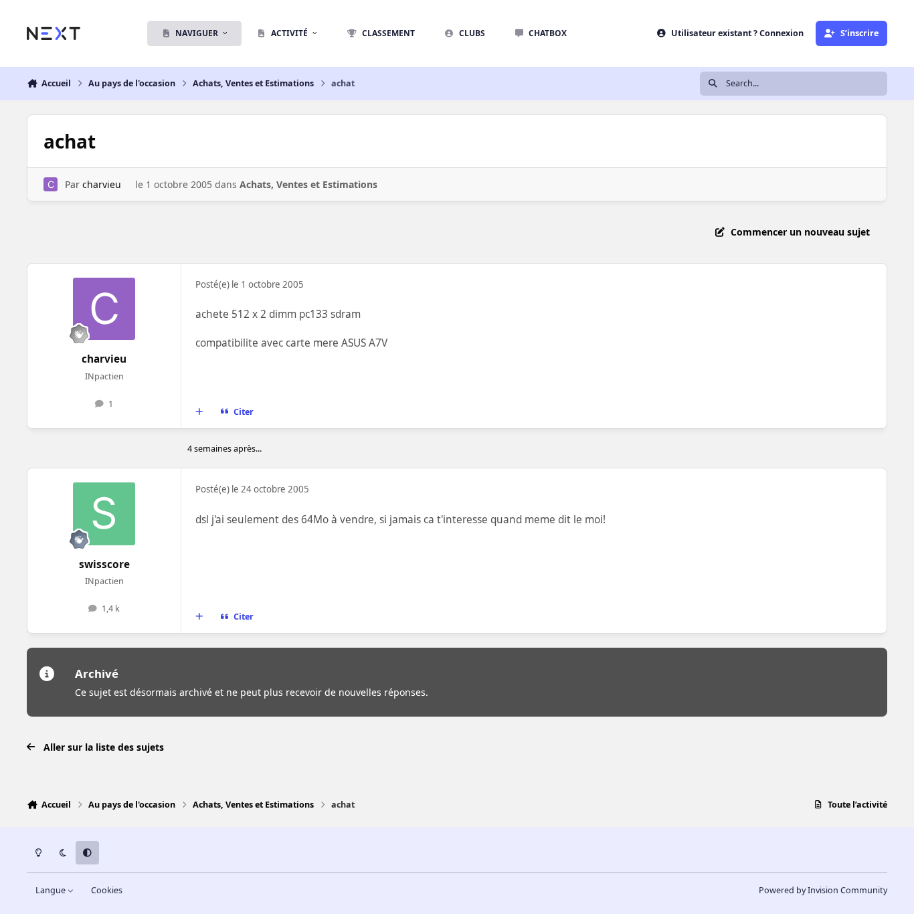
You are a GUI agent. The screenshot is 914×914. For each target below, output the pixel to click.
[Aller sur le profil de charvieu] (50, 184)
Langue (51, 890)
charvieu (101, 184)
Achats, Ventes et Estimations (308, 184)
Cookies (106, 890)
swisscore (104, 564)
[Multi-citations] (199, 412)
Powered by (823, 890)
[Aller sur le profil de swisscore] (104, 513)
